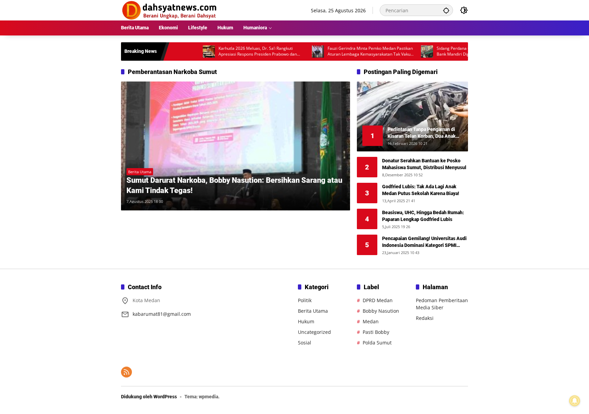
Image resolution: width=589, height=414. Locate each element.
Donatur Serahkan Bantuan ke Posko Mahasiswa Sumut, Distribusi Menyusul (424, 164)
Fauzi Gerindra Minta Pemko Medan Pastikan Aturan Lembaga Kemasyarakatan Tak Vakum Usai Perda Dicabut (355, 51)
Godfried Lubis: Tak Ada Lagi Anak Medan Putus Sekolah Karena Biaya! (420, 190)
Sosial (304, 342)
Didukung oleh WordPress (149, 396)
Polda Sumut (377, 342)
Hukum (306, 321)
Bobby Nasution (381, 311)
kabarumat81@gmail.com (162, 314)
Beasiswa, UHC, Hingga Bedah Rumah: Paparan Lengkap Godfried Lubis (423, 216)
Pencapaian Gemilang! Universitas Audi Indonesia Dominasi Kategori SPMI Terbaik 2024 (424, 242)
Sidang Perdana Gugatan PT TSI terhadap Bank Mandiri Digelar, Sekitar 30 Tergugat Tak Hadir (460, 51)
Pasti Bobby (376, 332)
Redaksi (425, 318)
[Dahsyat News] (169, 9)
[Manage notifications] (574, 400)
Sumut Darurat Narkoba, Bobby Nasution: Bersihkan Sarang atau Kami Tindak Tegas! (234, 185)
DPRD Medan (378, 300)
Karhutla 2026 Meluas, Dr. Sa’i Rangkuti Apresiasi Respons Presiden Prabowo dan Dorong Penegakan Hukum (241, 51)
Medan (371, 321)
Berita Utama (139, 171)
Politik (305, 300)
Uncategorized (314, 332)
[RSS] (126, 372)
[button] (446, 10)
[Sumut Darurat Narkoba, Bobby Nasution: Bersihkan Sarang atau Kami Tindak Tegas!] (235, 146)
